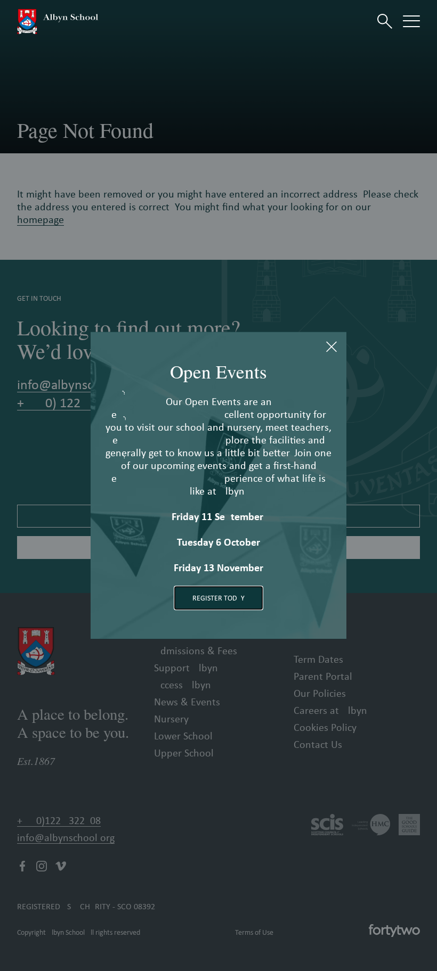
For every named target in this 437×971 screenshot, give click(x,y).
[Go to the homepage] (57, 21)
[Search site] (384, 21)
